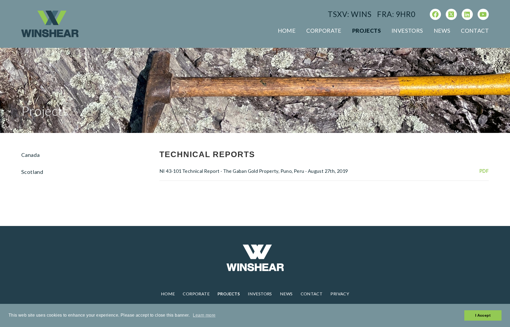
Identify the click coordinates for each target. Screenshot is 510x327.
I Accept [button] (483, 315)
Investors (407, 30)
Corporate (324, 30)
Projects (366, 30)
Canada (30, 155)
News (442, 30)
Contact (475, 30)
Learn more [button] (204, 315)
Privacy (339, 293)
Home (287, 30)
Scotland (32, 172)
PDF (484, 171)
